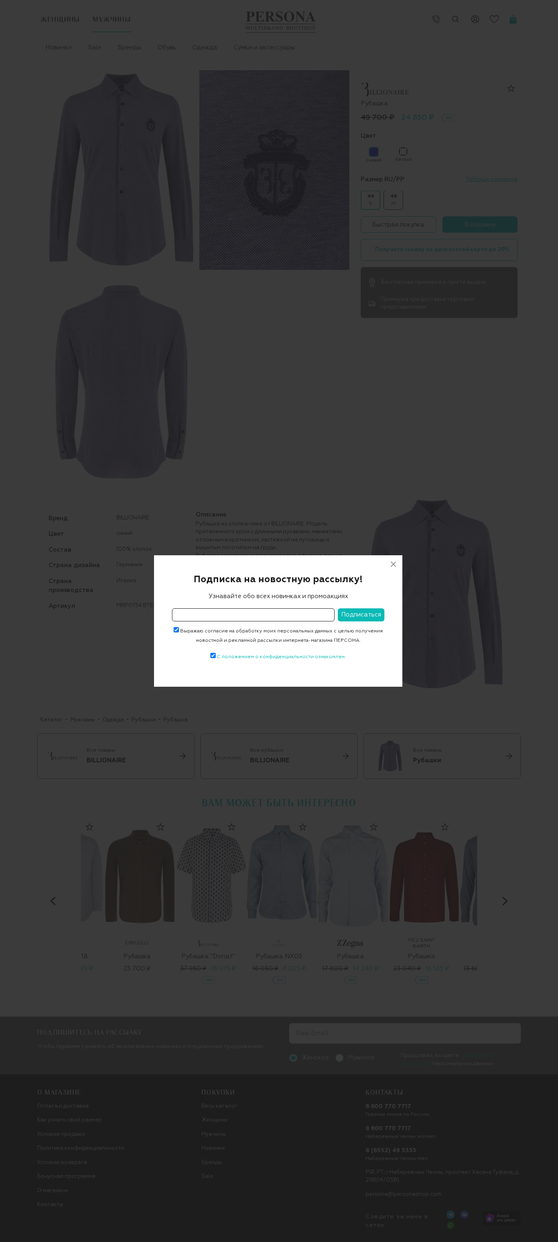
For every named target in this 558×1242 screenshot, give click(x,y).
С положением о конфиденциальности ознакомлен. (281, 656)
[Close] (393, 564)
